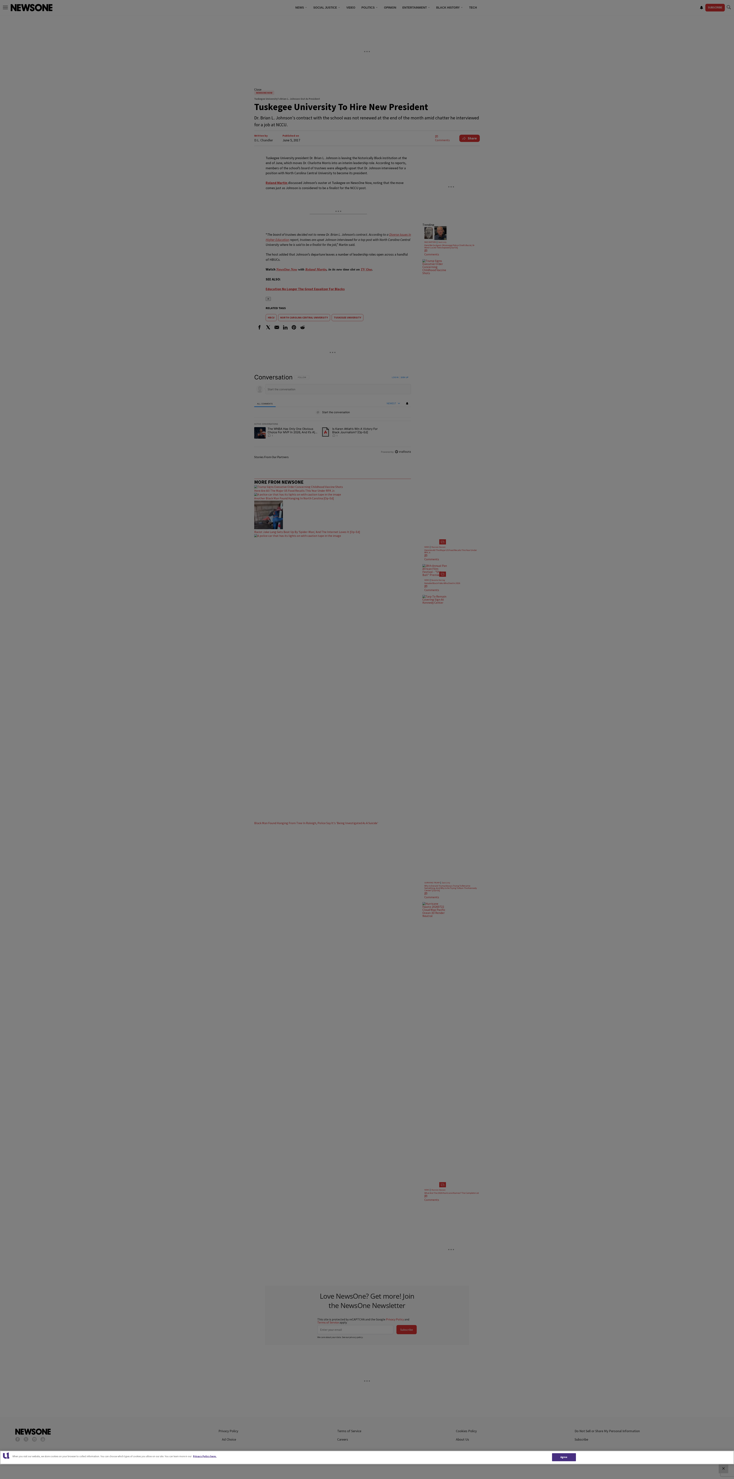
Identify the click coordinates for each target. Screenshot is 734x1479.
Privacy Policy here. (205, 1456)
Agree (564, 1457)
